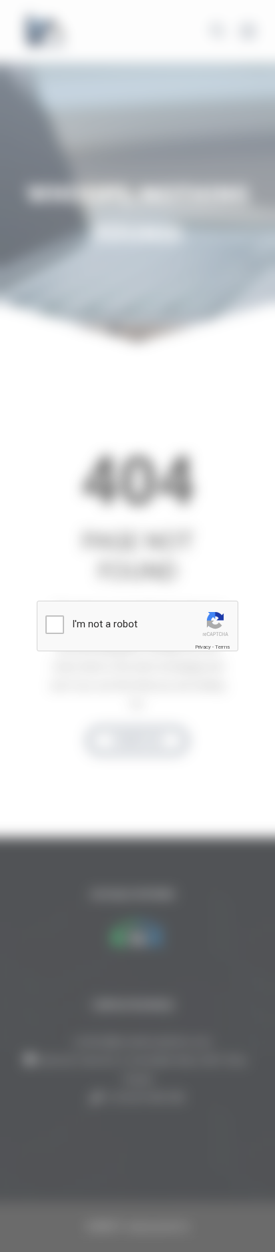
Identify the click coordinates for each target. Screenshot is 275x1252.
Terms (222, 647)
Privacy (203, 647)
